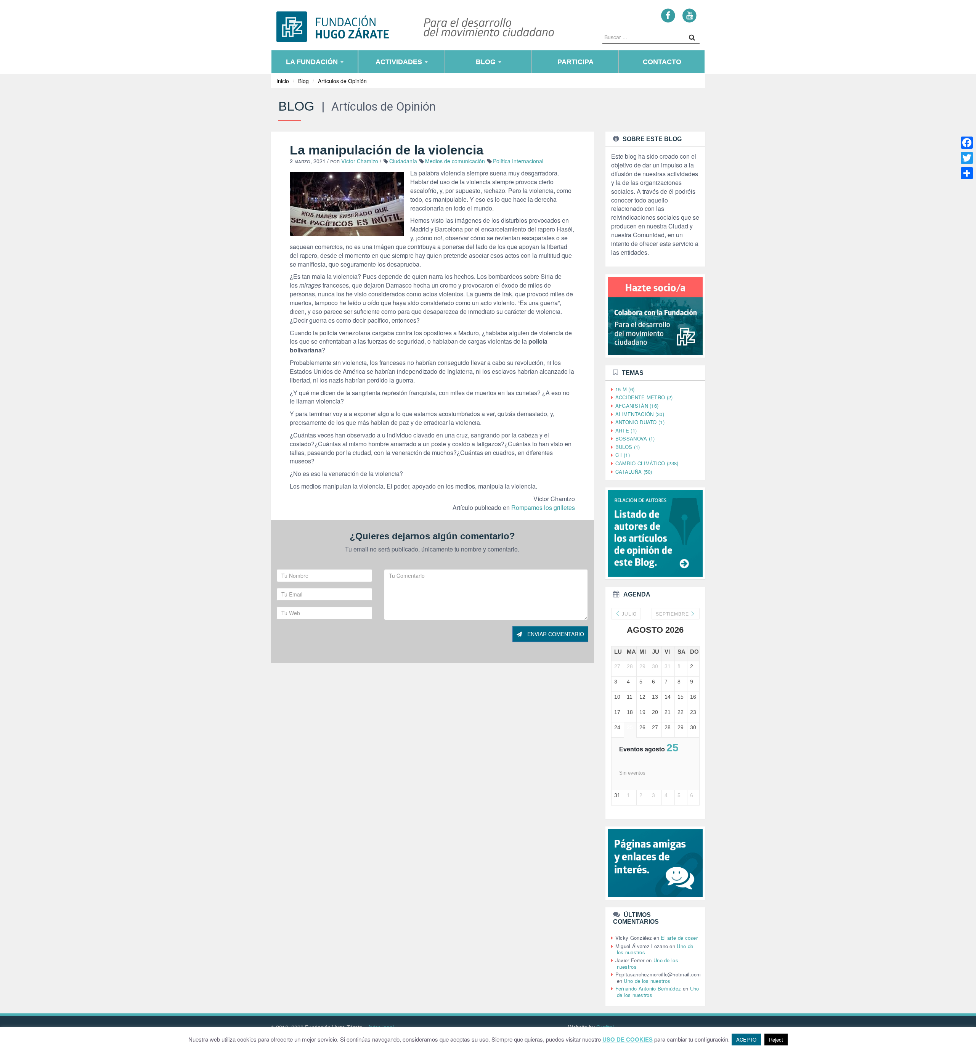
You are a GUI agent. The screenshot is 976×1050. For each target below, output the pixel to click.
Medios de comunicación (455, 161)
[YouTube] (689, 15)
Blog (487, 62)
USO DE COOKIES (627, 1040)
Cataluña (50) (633, 471)
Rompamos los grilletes (543, 507)
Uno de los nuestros (647, 980)
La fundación (313, 62)
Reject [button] (776, 1039)
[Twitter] (966, 158)
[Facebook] (668, 15)
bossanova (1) (635, 438)
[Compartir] (966, 173)
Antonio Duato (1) (640, 422)
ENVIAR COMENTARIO (555, 634)
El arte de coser (679, 937)
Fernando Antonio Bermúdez (648, 988)
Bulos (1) (627, 446)
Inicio (282, 81)
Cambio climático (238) (647, 463)
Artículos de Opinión (342, 81)
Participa (575, 62)
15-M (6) (624, 389)
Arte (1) (626, 430)
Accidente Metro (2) (644, 397)
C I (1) (622, 454)
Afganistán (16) (637, 405)
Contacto (662, 62)
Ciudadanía (403, 161)
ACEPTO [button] (746, 1039)
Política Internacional (518, 161)
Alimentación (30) (639, 414)
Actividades (400, 62)
